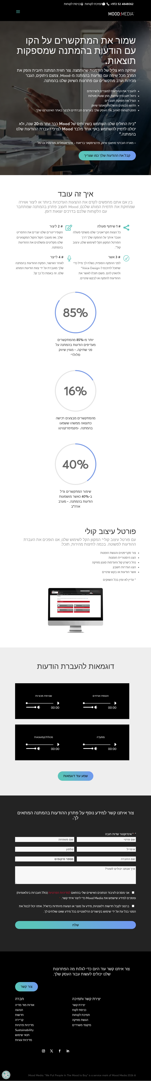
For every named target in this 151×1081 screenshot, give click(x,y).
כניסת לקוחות (72, 4)
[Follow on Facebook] (60, 1051)
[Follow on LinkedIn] (68, 1051)
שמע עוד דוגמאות (75, 776)
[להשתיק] (95, 707)
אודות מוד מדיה (24, 1005)
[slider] (88, 707)
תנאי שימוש (22, 1035)
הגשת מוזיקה (80, 1020)
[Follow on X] (52, 1051)
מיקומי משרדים (81, 1025)
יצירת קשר (78, 1005)
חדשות (19, 1015)
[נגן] (115, 703)
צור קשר (26, 986)
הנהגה (19, 1010)
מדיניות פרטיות (24, 1025)
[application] (100, 705)
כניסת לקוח (79, 1010)
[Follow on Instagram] (43, 1051)
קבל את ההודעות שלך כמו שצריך (107, 155)
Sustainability (24, 1030)
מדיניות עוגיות (23, 1040)
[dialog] (6, 1075)
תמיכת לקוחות (93, 4)
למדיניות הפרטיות (59, 892)
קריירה (19, 1020)
